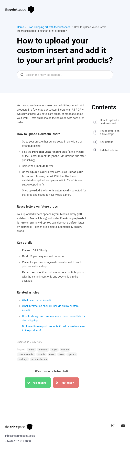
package (23, 359)
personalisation (39, 359)
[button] (38, 382)
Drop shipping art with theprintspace (49, 27)
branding (43, 349)
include (41, 354)
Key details (106, 142)
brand (31, 349)
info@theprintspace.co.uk (20, 435)
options (72, 354)
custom (65, 349)
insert (52, 354)
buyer (54, 349)
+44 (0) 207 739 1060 (18, 441)
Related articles (109, 150)
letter (61, 354)
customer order (26, 354)
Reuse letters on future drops (110, 132)
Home (20, 27)
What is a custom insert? (36, 300)
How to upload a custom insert (109, 122)
